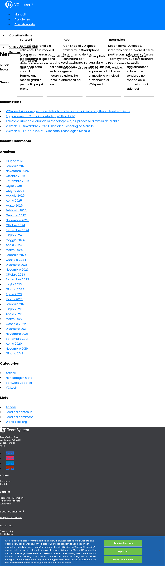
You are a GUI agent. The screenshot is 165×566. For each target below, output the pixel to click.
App (67, 40)
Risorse (14, 52)
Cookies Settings (123, 543)
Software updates (19, 383)
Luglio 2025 (14, 186)
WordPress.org (16, 422)
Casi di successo (62, 56)
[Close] (159, 550)
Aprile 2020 (14, 344)
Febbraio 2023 (16, 304)
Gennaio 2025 (16, 215)
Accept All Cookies (122, 559)
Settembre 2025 (17, 181)
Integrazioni (116, 40)
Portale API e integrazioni (12, 497)
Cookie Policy (6, 534)
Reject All (123, 551)
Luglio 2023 (14, 284)
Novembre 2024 (17, 220)
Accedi (11, 407)
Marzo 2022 (14, 319)
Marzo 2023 (14, 299)
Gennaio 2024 (16, 260)
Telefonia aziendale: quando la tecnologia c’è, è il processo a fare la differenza (62, 121)
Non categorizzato (19, 378)
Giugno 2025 (15, 191)
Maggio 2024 (15, 240)
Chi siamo (5, 481)
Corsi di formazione (28, 58)
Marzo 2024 (14, 250)
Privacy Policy (6, 531)
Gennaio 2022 (16, 324)
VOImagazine (136, 56)
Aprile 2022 (14, 314)
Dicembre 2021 (16, 329)
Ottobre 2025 (15, 176)
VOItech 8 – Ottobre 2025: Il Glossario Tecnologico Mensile (48, 131)
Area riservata (25, 24)
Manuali (20, 14)
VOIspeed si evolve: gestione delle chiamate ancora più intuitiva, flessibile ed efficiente (68, 111)
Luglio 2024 (14, 235)
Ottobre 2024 (15, 225)
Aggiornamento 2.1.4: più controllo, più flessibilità (40, 116)
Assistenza (22, 19)
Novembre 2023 (17, 270)
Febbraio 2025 (16, 210)
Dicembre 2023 (17, 265)
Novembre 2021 (17, 334)
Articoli (11, 373)
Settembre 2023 (17, 279)
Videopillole (97, 56)
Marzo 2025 (14, 206)
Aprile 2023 (14, 294)
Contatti (4, 484)
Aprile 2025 (14, 201)
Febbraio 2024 (16, 255)
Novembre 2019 (17, 349)
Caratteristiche (20, 35)
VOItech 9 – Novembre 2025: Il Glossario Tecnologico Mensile (50, 126)
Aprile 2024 (14, 245)
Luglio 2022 (14, 309)
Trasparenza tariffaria (11, 517)
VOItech (11, 388)
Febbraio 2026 (16, 166)
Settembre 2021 (17, 339)
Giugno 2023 (15, 289)
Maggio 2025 (15, 196)
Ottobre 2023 (15, 275)
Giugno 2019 (14, 353)
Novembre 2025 (17, 171)
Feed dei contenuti (19, 412)
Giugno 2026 (15, 161)
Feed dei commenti (20, 417)
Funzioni (26, 40)
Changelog (5, 503)
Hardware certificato (10, 500)
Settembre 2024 (17, 230)
